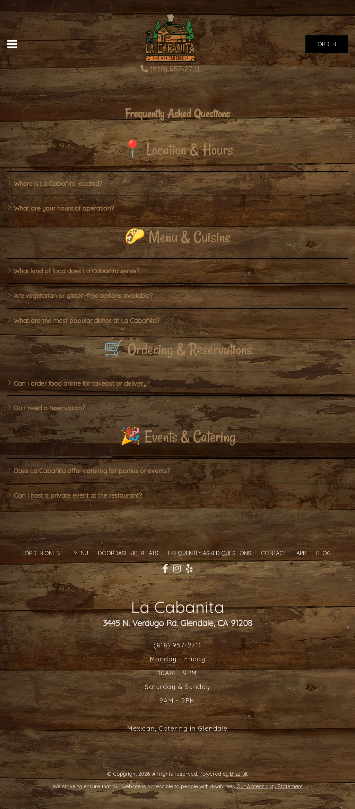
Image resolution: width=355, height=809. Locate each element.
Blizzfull (238, 774)
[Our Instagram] (177, 568)
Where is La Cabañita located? (57, 184)
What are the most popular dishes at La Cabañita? (86, 321)
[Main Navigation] (12, 44)
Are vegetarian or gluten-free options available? (82, 296)
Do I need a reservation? (48, 408)
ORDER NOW (327, 47)
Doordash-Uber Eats (128, 553)
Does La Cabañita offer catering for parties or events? (91, 471)
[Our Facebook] (165, 568)
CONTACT (273, 553)
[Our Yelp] (189, 568)
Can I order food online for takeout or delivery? (81, 383)
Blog (323, 553)
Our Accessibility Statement (269, 786)
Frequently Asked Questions (209, 553)
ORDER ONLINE (44, 553)
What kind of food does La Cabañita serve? (75, 271)
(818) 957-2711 (174, 68)
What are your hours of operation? (63, 208)
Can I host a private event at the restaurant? (77, 495)
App (301, 553)
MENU (80, 553)
